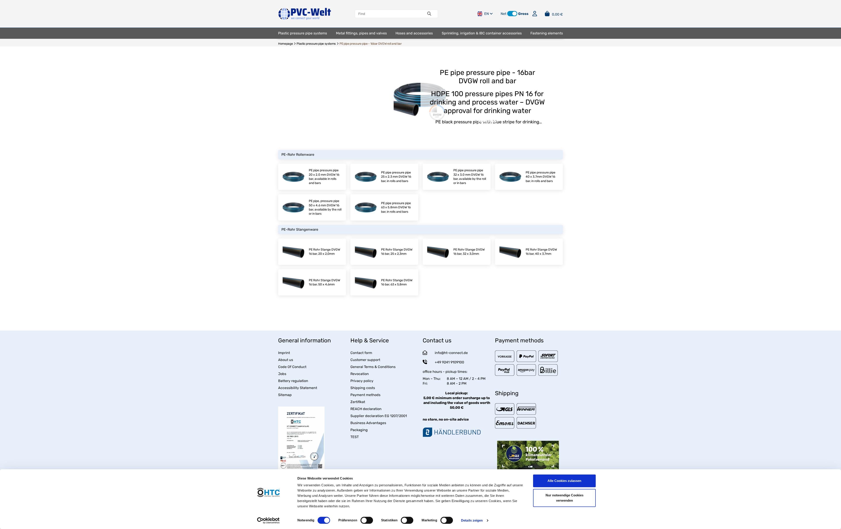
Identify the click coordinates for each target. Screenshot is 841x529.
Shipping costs (362, 388)
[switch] (366, 520)
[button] (512, 13)
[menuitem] (302, 33)
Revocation (359, 374)
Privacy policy (361, 381)
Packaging (359, 430)
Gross (523, 14)
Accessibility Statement (297, 388)
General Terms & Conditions (373, 367)
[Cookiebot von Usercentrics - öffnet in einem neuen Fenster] (268, 520)
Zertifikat (357, 402)
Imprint (284, 353)
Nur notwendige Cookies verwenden (564, 497)
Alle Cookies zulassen (564, 481)
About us (285, 360)
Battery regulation (293, 381)
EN (486, 14)
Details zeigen (472, 520)
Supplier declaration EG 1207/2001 (378, 416)
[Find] (429, 14)
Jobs (282, 374)
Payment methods (365, 395)
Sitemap (285, 395)
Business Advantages (368, 423)
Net (503, 14)
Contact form (361, 353)
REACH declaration (366, 409)
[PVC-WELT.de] (304, 13)
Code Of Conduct (292, 367)
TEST (354, 437)
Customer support (365, 360)
